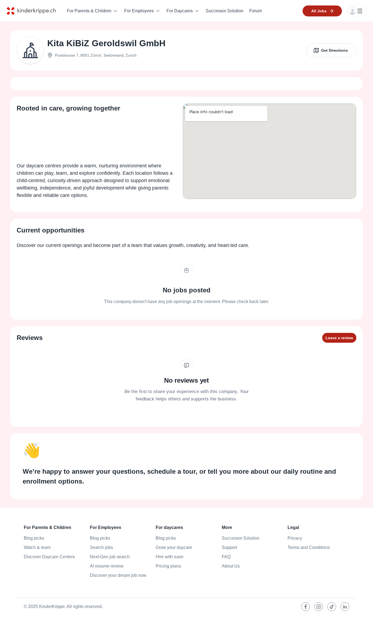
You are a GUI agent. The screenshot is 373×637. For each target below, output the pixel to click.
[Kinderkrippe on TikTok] (331, 606)
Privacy (295, 538)
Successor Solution (224, 10)
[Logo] (35, 11)
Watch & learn (37, 547)
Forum (255, 10)
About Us (231, 566)
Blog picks (34, 538)
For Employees (139, 10)
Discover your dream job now (118, 575)
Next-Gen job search (110, 556)
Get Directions (334, 50)
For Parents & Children (89, 10)
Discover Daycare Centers (49, 556)
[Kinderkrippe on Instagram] (318, 606)
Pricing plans (168, 566)
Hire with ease (169, 556)
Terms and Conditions (309, 547)
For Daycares (180, 10)
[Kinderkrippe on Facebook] (305, 606)
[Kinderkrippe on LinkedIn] (345, 606)
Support (229, 547)
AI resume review (106, 566)
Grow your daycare (174, 547)
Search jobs (101, 547)
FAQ (226, 556)
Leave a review (339, 338)
